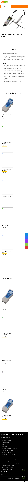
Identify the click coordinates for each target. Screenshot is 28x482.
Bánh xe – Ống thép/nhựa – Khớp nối (10, 463)
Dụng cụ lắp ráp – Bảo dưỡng (9, 459)
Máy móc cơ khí (5, 442)
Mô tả (14, 49)
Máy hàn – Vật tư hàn (7, 452)
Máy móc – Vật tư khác (7, 469)
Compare (8, 118)
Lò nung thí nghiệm (6, 440)
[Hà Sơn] (4, 2)
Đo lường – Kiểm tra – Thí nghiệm (9, 448)
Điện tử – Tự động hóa (7, 444)
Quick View (11, 118)
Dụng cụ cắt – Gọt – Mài (7, 450)
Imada (8, 40)
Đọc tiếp (4, 118)
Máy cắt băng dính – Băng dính (9, 454)
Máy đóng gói (5, 456)
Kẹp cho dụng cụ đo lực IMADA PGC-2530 (26, 33)
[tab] (14, 49)
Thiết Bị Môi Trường (6, 446)
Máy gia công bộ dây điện (8, 465)
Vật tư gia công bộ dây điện (8, 467)
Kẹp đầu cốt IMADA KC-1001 (24, 33)
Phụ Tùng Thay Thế (6, 461)
